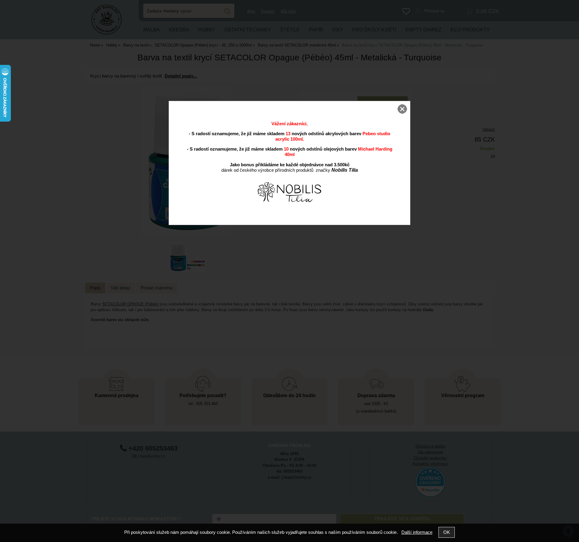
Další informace (416, 532)
